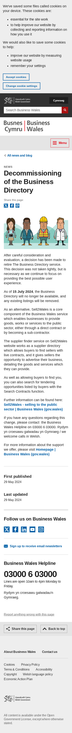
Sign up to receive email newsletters (36, 546)
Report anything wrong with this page (29, 614)
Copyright (10, 674)
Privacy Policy (30, 664)
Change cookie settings (21, 85)
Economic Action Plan (18, 679)
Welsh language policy (38, 674)
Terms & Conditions (17, 669)
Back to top (56, 628)
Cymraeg (58, 100)
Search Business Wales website (65, 110)
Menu (63, 143)
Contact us (49, 651)
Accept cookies (16, 77)
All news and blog (19, 155)
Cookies (9, 664)
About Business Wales (20, 651)
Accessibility (44, 669)
